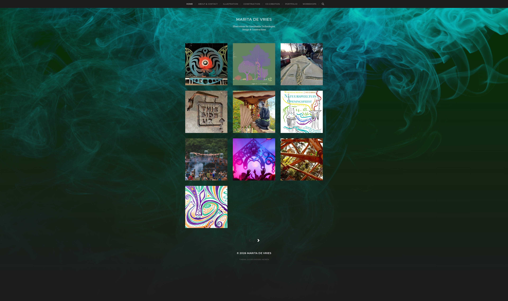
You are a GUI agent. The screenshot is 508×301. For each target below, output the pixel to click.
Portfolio (291, 4)
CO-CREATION (272, 4)
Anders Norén (261, 259)
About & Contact (208, 4)
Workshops (309, 4)
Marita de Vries (254, 19)
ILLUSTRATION (230, 4)
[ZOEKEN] (323, 4)
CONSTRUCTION (251, 4)
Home (189, 4)
